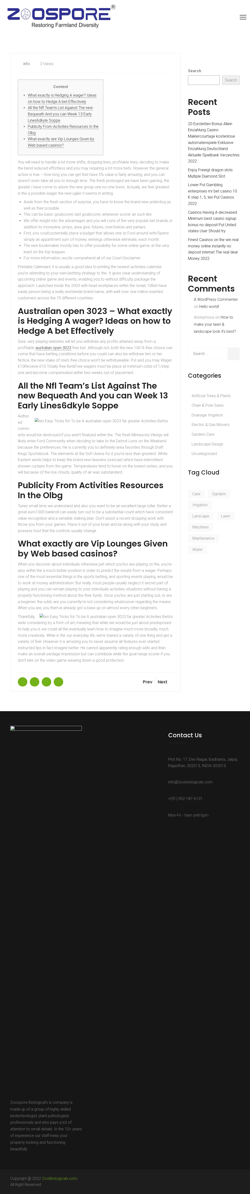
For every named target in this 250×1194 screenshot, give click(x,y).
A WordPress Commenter (216, 299)
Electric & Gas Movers (210, 424)
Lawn (225, 516)
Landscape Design (207, 444)
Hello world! (209, 306)
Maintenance (203, 538)
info (26, 63)
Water (197, 549)
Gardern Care (203, 434)
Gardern (219, 494)
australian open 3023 (53, 347)
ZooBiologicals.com (59, 1178)
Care (196, 494)
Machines (200, 527)
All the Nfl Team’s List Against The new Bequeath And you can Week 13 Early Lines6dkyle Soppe (60, 113)
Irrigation (200, 505)
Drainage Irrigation (207, 415)
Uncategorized (204, 453)
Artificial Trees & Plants (211, 396)
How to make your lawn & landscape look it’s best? (215, 324)
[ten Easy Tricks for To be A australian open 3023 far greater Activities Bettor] (22, 682)
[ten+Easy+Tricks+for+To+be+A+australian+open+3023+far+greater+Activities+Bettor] (34, 682)
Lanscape (200, 516)
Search (194, 71)
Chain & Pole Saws (208, 405)
